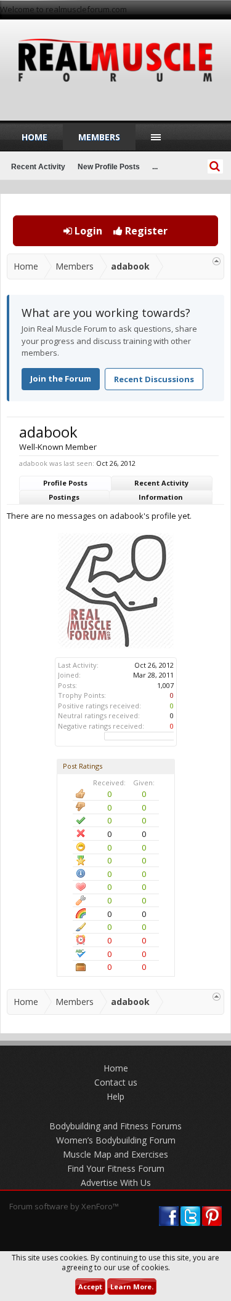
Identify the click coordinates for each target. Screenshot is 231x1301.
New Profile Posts (109, 166)
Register (145, 231)
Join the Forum (60, 378)
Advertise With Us (116, 1182)
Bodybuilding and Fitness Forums (115, 1126)
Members (99, 137)
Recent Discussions (154, 379)
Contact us (115, 1082)
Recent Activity (161, 482)
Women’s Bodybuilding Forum (116, 1140)
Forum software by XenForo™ (64, 1206)
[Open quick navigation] (217, 261)
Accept (90, 1286)
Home (34, 137)
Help (115, 1096)
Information (161, 497)
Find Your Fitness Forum (115, 1168)
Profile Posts (65, 482)
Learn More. (131, 1286)
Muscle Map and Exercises (115, 1154)
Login (87, 231)
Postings (64, 497)
